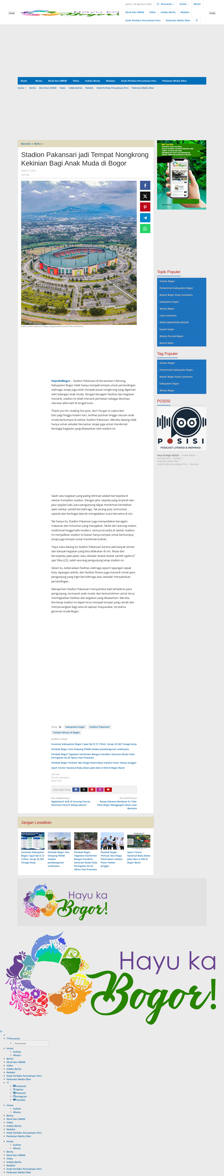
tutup (11, 13)
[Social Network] (197, 20)
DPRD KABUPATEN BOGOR (174, 322)
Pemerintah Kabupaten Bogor (176, 288)
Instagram (21, 1096)
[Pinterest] (92, 789)
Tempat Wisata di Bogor (66, 732)
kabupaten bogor (75, 726)
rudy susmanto (168, 315)
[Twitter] (84, 789)
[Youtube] (108, 789)
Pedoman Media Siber (168, 461)
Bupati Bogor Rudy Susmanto (176, 294)
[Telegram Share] (145, 217)
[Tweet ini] (145, 196)
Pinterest (20, 1093)
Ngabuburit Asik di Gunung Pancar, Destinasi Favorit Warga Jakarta (71, 801)
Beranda (194, 464)
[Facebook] (76, 789)
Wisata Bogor (167, 308)
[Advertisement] (112, 51)
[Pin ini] (145, 207)
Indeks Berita (188, 455)
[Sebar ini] (145, 185)
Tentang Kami (164, 458)
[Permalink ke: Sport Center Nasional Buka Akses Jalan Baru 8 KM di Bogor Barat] (139, 841)
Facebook (20, 1086)
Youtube (20, 1099)
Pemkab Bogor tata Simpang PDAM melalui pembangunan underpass (90, 749)
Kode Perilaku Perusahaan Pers (172, 464)
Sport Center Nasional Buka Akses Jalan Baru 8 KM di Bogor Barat (88, 767)
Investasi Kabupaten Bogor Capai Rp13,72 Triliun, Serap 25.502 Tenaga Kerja (94, 744)
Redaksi (177, 458)
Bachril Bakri (167, 343)
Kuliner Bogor (167, 281)
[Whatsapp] (145, 228)
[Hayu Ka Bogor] (70, 12)
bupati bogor (167, 329)
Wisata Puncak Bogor (171, 336)
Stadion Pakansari (99, 726)
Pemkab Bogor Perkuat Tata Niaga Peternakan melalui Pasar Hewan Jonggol (93, 762)
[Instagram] (100, 789)
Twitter (19, 1089)
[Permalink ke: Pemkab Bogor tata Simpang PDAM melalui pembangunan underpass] (59, 841)
